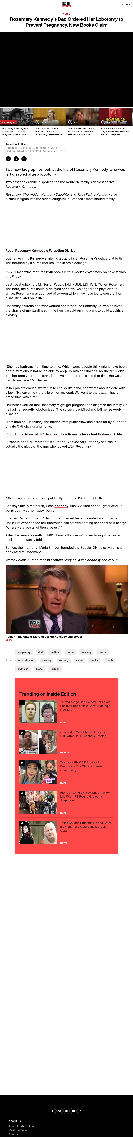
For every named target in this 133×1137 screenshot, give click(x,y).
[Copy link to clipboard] (24, 159)
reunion (54, 669)
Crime (63, 722)
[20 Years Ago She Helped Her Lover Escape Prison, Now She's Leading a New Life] (66, 711)
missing (86, 652)
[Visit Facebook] (53, 1111)
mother (55, 652)
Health (64, 752)
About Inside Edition (21, 1126)
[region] (67, 599)
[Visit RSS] (80, 1111)
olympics (23, 669)
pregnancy (24, 652)
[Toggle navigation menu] (4, 4)
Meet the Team (18, 1130)
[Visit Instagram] (66, 1111)
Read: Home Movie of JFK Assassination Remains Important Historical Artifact (65, 434)
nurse (70, 652)
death (109, 660)
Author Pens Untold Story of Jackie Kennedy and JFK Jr (44, 636)
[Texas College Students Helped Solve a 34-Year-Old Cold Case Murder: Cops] (66, 832)
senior (94, 660)
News (66, 14)
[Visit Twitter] (59, 1111)
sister (79, 660)
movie (102, 652)
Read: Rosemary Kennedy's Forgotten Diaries (40, 250)
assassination (26, 660)
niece (39, 669)
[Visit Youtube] (73, 1111)
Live (127, 4)
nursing (46, 660)
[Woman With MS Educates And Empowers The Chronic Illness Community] (66, 772)
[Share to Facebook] (8, 159)
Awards (13, 1134)
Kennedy (37, 258)
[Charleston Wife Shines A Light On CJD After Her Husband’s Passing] (66, 742)
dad (40, 652)
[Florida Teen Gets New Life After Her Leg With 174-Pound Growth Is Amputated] (66, 802)
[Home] (66, 4)
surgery (63, 660)
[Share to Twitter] (16, 159)
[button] (66, 599)
